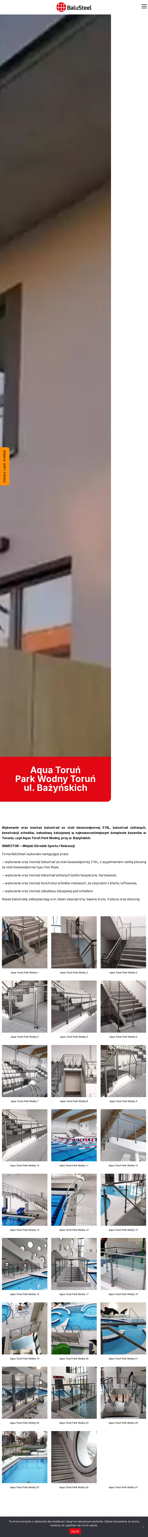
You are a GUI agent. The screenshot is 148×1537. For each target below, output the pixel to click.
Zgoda (75, 1531)
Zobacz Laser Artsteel (4, 466)
